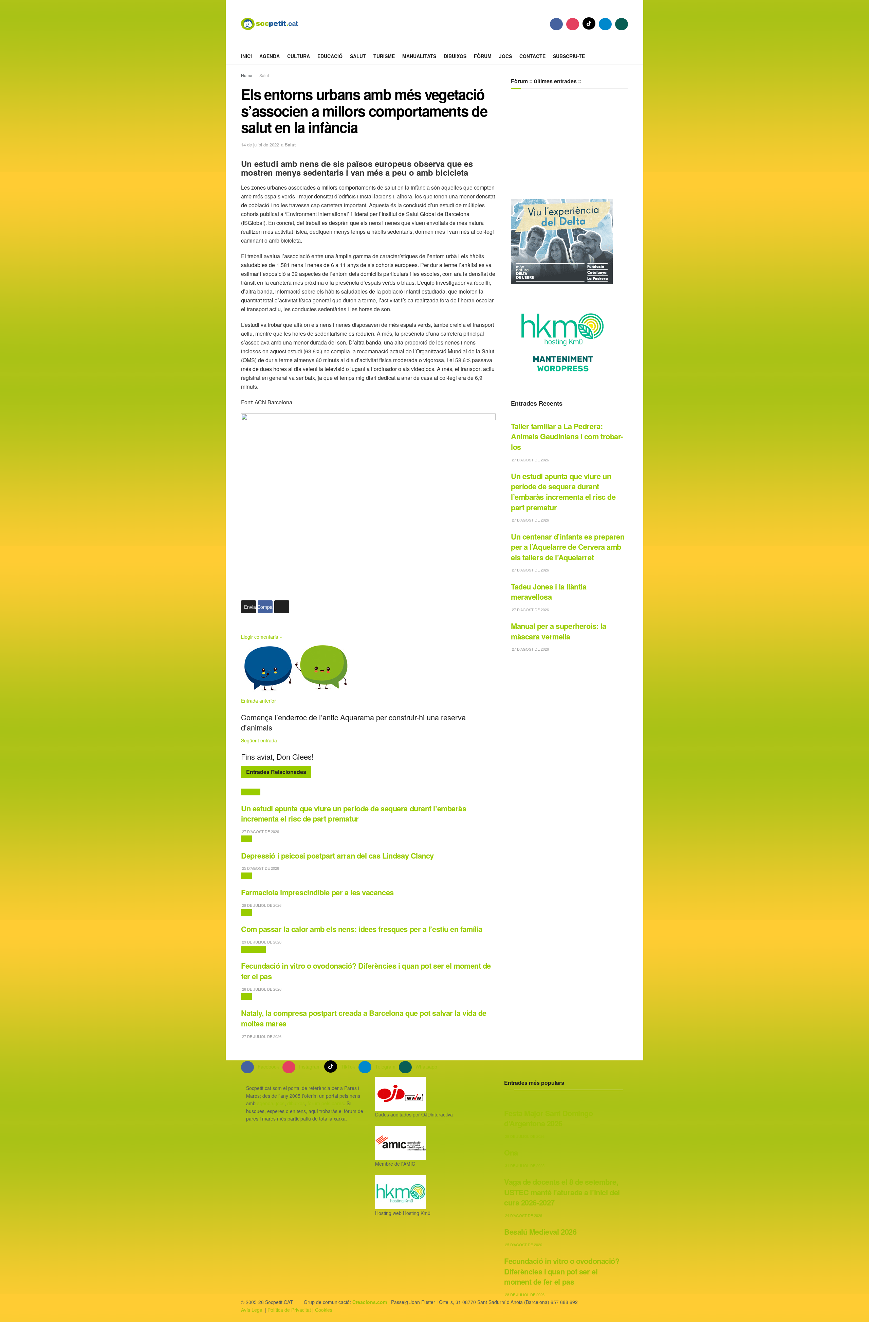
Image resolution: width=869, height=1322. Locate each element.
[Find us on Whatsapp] (621, 24)
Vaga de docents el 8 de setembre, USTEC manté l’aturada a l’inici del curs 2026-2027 (562, 1192)
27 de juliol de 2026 (261, 1036)
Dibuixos (455, 56)
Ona (511, 1152)
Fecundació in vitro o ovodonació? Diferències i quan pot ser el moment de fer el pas (366, 971)
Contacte (532, 56)
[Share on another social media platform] (281, 606)
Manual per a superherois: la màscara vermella (558, 631)
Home (246, 75)
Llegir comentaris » (261, 636)
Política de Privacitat (289, 1309)
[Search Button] (625, 56)
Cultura (298, 56)
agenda (265, 1103)
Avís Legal (252, 1309)
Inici (246, 56)
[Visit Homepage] (275, 24)
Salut (358, 56)
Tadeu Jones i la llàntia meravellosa (549, 591)
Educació (330, 56)
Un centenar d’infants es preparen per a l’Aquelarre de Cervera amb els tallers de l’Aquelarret (568, 547)
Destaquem (253, 949)
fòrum (483, 56)
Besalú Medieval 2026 (540, 1231)
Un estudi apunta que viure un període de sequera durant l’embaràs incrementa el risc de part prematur (353, 813)
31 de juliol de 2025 (524, 1165)
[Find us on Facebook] (556, 24)
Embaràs (250, 792)
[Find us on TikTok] (589, 23)
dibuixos (296, 1103)
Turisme (384, 56)
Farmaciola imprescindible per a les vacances (317, 892)
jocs (280, 1103)
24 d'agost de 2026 (523, 1215)
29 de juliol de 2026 (261, 905)
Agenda (269, 56)
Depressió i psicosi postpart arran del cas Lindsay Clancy (337, 855)
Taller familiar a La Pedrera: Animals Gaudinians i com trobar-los (567, 436)
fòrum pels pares (326, 1103)
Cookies (323, 1309)
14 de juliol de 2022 (260, 144)
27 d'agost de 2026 (260, 831)
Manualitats (419, 56)
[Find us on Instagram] (572, 24)
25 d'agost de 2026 (260, 868)
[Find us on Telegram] (605, 24)
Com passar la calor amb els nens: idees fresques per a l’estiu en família (361, 928)
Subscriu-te (569, 56)
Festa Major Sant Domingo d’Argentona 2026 (548, 1118)
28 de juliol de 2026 (261, 989)
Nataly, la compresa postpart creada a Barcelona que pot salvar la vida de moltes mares (363, 1018)
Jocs (505, 56)
